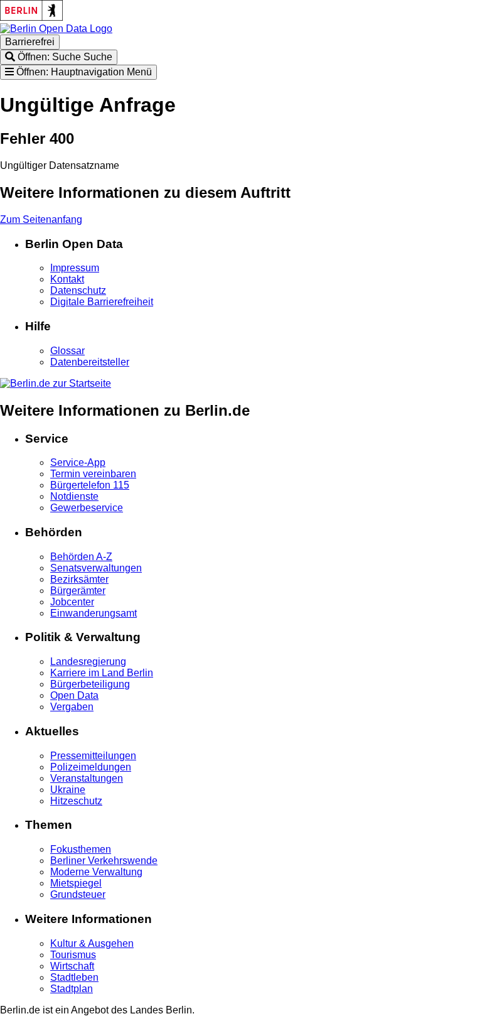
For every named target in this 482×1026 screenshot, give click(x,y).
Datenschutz (78, 290)
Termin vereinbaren (93, 473)
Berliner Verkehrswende (104, 860)
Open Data (74, 695)
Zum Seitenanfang (41, 219)
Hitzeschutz (76, 801)
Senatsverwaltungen (96, 568)
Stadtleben (74, 977)
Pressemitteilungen (93, 755)
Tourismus (73, 954)
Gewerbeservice (86, 507)
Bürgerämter (77, 590)
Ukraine (67, 789)
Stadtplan (71, 988)
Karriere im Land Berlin (101, 672)
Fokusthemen (80, 849)
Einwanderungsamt (93, 613)
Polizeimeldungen (90, 767)
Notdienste (74, 496)
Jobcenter (72, 602)
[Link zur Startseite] (56, 28)
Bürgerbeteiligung (90, 684)
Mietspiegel (76, 883)
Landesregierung (88, 661)
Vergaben (72, 706)
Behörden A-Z (81, 556)
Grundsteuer (77, 894)
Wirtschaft (72, 966)
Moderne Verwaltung (96, 872)
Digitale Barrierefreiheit (101, 301)
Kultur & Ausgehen (92, 943)
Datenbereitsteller (89, 362)
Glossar (67, 350)
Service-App (77, 462)
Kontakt (67, 279)
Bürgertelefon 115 (89, 485)
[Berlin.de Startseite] (55, 383)
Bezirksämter (79, 579)
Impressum (74, 267)
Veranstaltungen (86, 778)
